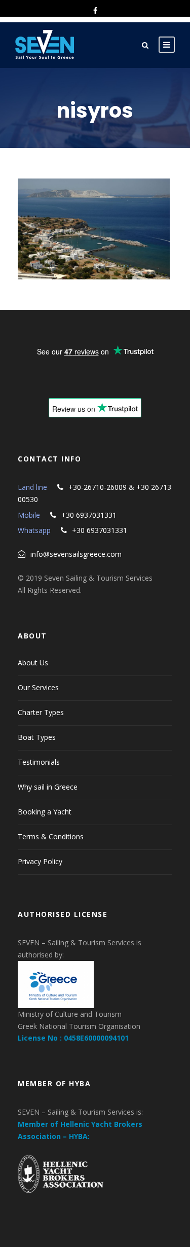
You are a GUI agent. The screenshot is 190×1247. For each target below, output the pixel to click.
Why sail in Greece (48, 787)
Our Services (38, 687)
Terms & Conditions (51, 836)
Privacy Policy (40, 861)
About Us (33, 662)
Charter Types (41, 712)
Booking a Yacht (44, 811)
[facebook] (95, 10)
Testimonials (39, 762)
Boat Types (37, 737)
